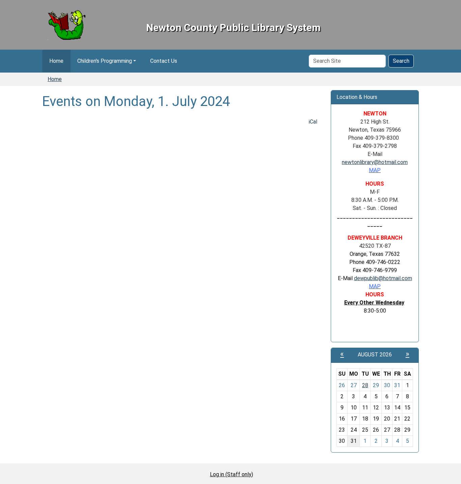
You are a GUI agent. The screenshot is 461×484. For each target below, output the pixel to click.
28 (365, 385)
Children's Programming (104, 61)
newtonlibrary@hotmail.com (375, 162)
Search (401, 61)
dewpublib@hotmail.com (383, 278)
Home (56, 61)
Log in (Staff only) (231, 474)
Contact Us (163, 61)
